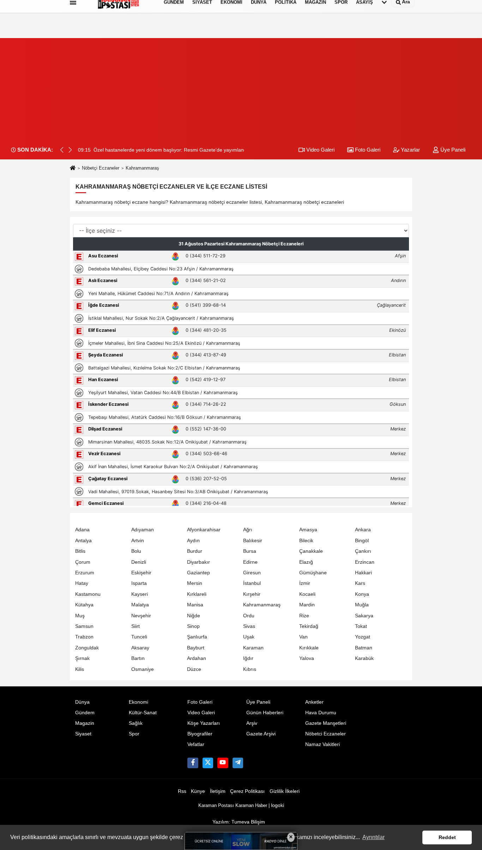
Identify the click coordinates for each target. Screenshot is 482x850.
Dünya (82, 702)
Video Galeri (320, 150)
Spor (134, 733)
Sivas (249, 626)
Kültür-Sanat (143, 712)
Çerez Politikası (247, 791)
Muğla (362, 604)
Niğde (193, 615)
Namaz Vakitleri (322, 744)
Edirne (250, 562)
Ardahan (196, 658)
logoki (277, 805)
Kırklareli (196, 594)
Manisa (195, 604)
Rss (182, 791)
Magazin (84, 723)
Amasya (308, 529)
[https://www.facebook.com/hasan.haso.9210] (192, 763)
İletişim (217, 791)
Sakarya (364, 615)
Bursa (249, 551)
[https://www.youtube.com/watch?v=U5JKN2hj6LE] (222, 763)
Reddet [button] (447, 837)
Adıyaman (142, 529)
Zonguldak (87, 647)
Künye (198, 791)
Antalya (83, 540)
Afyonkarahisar (204, 529)
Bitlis (80, 551)
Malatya (140, 604)
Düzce (194, 669)
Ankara (363, 529)
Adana (82, 529)
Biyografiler (199, 733)
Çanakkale (311, 551)
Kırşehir (251, 594)
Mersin (194, 583)
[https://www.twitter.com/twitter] (208, 763)
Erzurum (84, 572)
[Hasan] (238, 763)
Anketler (314, 702)
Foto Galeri (367, 150)
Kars (360, 583)
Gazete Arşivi (261, 733)
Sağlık (136, 723)
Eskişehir (141, 572)
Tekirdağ (308, 626)
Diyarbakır (198, 562)
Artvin (137, 540)
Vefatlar (195, 744)
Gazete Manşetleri (325, 723)
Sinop (193, 626)
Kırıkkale (309, 647)
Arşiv (251, 723)
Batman (363, 647)
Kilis (79, 669)
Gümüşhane (313, 572)
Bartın (138, 658)
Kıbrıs (249, 669)
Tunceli (139, 637)
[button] (70, 149)
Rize (304, 615)
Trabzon (84, 637)
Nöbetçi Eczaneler (100, 168)
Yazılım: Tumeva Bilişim (238, 822)
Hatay (81, 583)
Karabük (364, 658)
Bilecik (306, 540)
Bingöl (362, 540)
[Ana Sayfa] (73, 168)
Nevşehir (141, 615)
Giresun (252, 572)
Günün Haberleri (264, 712)
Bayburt (195, 647)
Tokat (361, 626)
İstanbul (252, 583)
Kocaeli (307, 594)
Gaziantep (198, 572)
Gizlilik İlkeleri (285, 791)
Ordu (248, 615)
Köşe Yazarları (203, 723)
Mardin (307, 604)
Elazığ (306, 562)
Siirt (135, 626)
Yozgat (362, 637)
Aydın (193, 540)
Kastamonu (88, 594)
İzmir (304, 583)
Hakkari (363, 572)
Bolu (136, 551)
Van (303, 637)
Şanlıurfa (197, 637)
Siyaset (83, 733)
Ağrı (247, 529)
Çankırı (363, 551)
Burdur (194, 551)
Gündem (85, 712)
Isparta (139, 583)
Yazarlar (409, 150)
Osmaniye (142, 669)
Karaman (253, 647)
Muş (80, 615)
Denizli (138, 562)
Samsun (84, 626)
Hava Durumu (320, 712)
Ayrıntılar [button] (373, 837)
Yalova (306, 658)
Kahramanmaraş (262, 604)
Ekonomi (138, 702)
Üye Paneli (452, 150)
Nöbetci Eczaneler (325, 733)
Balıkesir (252, 540)
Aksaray (140, 647)
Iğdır (248, 658)
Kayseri (139, 594)
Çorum (82, 562)
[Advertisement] (241, 87)
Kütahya (84, 604)
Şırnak (82, 658)
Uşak (248, 637)
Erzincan (364, 562)
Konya (362, 594)
